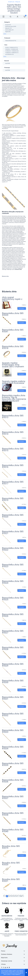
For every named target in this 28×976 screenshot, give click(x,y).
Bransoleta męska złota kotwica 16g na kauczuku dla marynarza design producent (14, 398)
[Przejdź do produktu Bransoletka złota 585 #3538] (7, 820)
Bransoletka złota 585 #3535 (12, 764)
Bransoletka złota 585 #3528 (12, 648)
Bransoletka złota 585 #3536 (12, 781)
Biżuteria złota (5, 276)
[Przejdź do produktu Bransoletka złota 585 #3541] (7, 337)
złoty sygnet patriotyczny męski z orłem (12, 299)
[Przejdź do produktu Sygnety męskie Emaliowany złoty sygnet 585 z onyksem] (7, 372)
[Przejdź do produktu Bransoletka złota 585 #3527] (7, 638)
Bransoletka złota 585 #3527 (12, 632)
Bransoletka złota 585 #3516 (12, 466)
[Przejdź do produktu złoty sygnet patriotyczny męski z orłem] (7, 305)
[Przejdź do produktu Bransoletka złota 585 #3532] (7, 721)
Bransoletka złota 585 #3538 (12, 814)
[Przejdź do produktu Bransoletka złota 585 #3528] (7, 655)
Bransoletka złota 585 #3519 (12, 499)
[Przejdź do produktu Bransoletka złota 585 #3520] (7, 522)
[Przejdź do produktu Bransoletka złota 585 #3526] (7, 622)
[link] (7, 24)
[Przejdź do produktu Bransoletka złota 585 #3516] (7, 472)
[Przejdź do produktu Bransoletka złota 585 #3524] (7, 588)
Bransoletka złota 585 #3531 (12, 698)
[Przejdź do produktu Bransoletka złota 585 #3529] (7, 671)
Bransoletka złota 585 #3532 (12, 714)
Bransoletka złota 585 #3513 (12, 416)
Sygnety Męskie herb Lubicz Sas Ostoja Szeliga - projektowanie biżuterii (14, 9)
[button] (3, 16)
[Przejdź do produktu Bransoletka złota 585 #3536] (7, 787)
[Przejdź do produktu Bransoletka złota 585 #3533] (7, 737)
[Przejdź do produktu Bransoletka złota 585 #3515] (7, 456)
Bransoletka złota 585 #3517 (12, 482)
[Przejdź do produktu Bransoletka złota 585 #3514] (7, 439)
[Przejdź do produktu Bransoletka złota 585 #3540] (7, 837)
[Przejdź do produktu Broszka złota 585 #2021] (7, 886)
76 (21, 896)
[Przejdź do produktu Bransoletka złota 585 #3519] (7, 506)
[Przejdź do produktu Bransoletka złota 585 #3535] (7, 771)
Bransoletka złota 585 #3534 (12, 747)
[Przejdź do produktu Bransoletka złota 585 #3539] (7, 320)
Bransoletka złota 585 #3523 (12, 565)
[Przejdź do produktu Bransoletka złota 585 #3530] (7, 688)
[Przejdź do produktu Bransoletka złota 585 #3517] (7, 489)
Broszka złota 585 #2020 (11, 863)
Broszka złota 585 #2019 (11, 847)
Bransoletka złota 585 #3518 (12, 347)
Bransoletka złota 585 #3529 (12, 665)
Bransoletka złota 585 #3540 (12, 830)
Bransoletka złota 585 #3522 (12, 549)
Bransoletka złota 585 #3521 (12, 532)
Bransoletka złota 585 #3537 (12, 797)
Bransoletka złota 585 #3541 (12, 330)
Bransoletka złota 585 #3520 (12, 516)
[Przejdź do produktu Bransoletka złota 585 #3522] (7, 555)
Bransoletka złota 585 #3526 (12, 615)
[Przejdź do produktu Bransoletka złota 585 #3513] (7, 423)
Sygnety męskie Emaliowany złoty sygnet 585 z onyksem (13, 365)
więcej (4, 33)
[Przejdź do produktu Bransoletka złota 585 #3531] (7, 704)
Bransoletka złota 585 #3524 (12, 582)
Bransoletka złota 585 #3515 (12, 449)
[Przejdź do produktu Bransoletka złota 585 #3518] (7, 354)
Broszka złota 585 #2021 (11, 880)
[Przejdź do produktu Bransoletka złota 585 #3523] (7, 572)
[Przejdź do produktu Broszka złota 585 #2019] (7, 853)
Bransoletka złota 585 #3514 (12, 433)
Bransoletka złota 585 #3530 (12, 681)
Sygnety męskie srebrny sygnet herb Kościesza (13, 382)
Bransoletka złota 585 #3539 (12, 314)
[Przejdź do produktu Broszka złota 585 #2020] (7, 870)
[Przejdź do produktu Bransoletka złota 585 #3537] (7, 804)
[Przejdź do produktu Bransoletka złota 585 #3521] (7, 539)
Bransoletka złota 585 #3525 (12, 598)
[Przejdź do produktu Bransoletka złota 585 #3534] (7, 754)
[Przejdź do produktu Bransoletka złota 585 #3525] (7, 605)
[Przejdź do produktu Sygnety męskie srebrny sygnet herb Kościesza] (7, 387)
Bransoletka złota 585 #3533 (12, 731)
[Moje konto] (17, 16)
